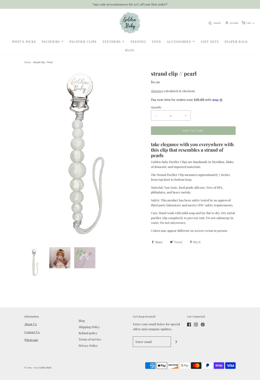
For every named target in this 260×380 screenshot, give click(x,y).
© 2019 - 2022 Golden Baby (38, 367)
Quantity (156, 107)
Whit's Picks (24, 42)
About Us (30, 324)
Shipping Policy (89, 327)
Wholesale (31, 340)
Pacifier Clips (83, 42)
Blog (130, 50)
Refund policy (88, 333)
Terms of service (90, 339)
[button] (34, 262)
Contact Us (32, 332)
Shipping (157, 91)
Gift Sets (210, 42)
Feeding (138, 42)
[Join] (176, 341)
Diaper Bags (236, 42)
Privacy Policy (88, 346)
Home (27, 62)
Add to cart (193, 130)
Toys (156, 42)
